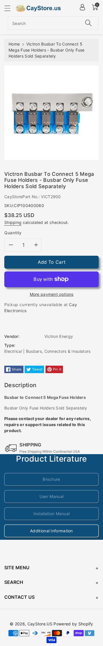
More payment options (52, 294)
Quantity (13, 232)
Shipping (12, 222)
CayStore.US (39, 623)
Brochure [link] (51, 479)
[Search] (88, 23)
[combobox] (53, 23)
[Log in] (82, 7)
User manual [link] (51, 496)
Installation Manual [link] (51, 513)
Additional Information (51, 530)
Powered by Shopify (73, 623)
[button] (10, 8)
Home (14, 44)
